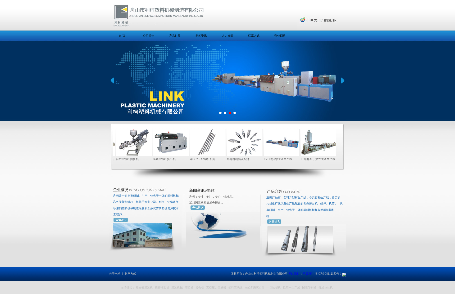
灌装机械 (177, 287)
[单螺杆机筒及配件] (238, 154)
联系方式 (253, 35)
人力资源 (227, 35)
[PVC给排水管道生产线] (275, 154)
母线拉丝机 (325, 287)
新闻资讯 (201, 35)
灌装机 (189, 287)
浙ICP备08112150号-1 (328, 273)
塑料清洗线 (235, 287)
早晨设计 (308, 273)
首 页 (122, 35)
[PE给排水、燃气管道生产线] (312, 154)
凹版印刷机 (309, 287)
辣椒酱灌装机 (144, 287)
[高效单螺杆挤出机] (164, 154)
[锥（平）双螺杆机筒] (201, 154)
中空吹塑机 (274, 287)
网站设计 (294, 273)
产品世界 (175, 35)
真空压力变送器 (216, 287)
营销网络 (280, 35)
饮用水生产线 (291, 287)
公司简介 (148, 35)
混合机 (200, 287)
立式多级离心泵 (254, 287)
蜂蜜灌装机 (162, 287)
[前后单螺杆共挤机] (127, 154)
